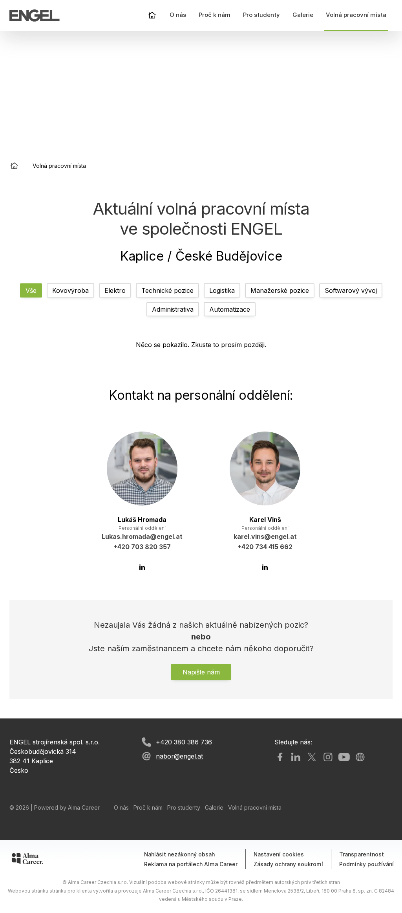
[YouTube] (344, 757)
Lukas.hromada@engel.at (142, 536)
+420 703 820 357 (142, 547)
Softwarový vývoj (351, 290)
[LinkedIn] (142, 567)
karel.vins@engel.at (265, 536)
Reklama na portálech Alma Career (191, 864)
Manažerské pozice (279, 290)
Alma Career (84, 807)
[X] (312, 757)
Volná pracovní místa (254, 807)
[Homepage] (152, 15)
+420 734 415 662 (265, 547)
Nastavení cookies (279, 854)
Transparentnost (361, 854)
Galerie (214, 807)
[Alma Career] (27, 858)
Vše (31, 290)
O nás (121, 807)
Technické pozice (167, 290)
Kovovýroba (70, 290)
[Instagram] (328, 757)
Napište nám (201, 672)
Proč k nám (148, 807)
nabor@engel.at (179, 756)
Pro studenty (183, 807)
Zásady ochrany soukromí (288, 864)
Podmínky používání (366, 864)
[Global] (360, 757)
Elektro (115, 290)
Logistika (222, 290)
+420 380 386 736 (184, 742)
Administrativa (173, 309)
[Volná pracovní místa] (34, 15)
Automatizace (229, 309)
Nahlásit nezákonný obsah (179, 854)
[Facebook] (280, 757)
